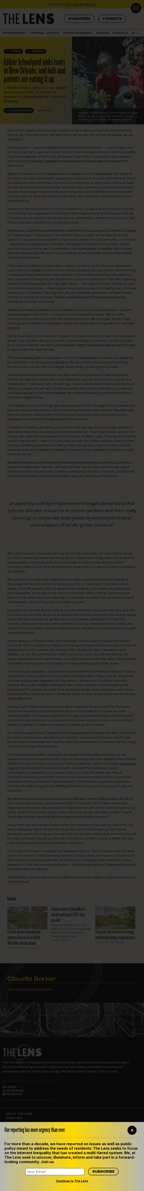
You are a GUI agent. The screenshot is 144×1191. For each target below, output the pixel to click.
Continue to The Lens (72, 1181)
